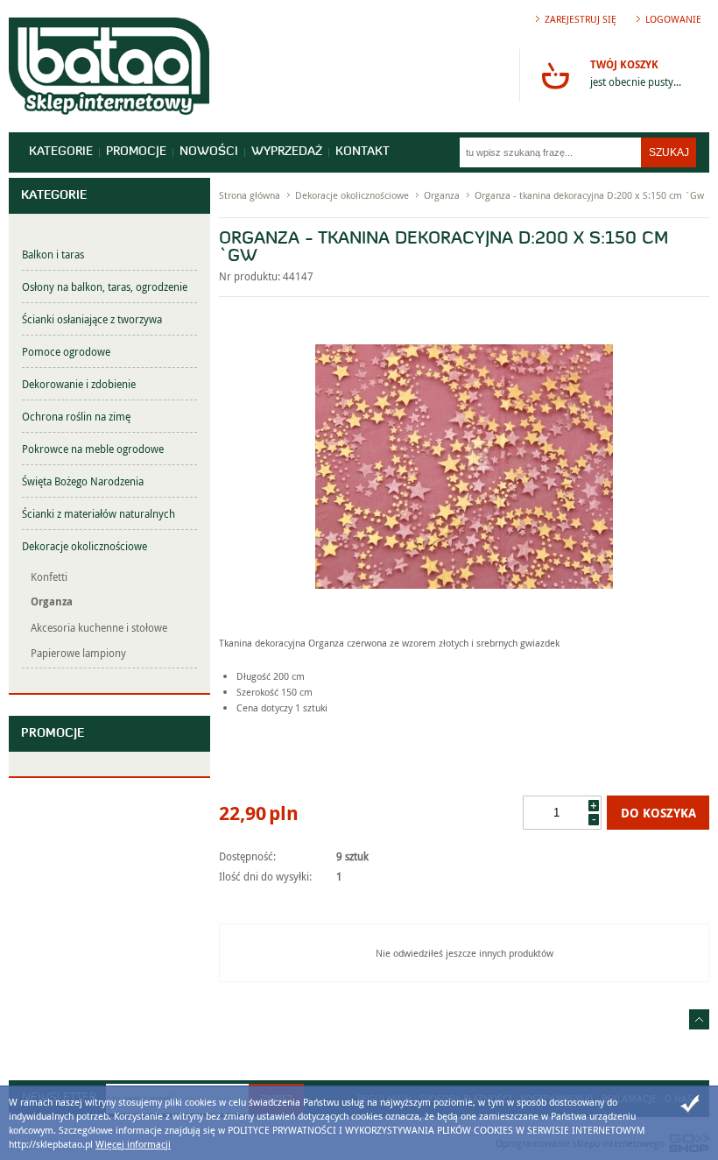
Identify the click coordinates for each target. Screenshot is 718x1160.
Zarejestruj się (580, 18)
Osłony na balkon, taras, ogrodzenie (104, 286)
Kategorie (61, 152)
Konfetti (49, 576)
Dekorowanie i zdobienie (79, 384)
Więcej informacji (133, 1143)
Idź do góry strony (699, 1019)
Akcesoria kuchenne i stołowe (99, 627)
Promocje (136, 152)
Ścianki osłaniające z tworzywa (92, 319)
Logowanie (673, 18)
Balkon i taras (53, 254)
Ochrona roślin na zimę (76, 416)
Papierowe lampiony (78, 653)
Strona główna (249, 195)
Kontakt (362, 152)
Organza (52, 601)
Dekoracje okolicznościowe (84, 546)
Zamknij (689, 1103)
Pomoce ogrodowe (66, 351)
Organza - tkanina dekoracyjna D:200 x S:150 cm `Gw (589, 195)
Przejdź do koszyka (555, 75)
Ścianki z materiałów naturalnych (98, 513)
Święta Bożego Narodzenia (83, 481)
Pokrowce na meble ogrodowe (93, 449)
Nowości (209, 152)
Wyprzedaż (286, 152)
